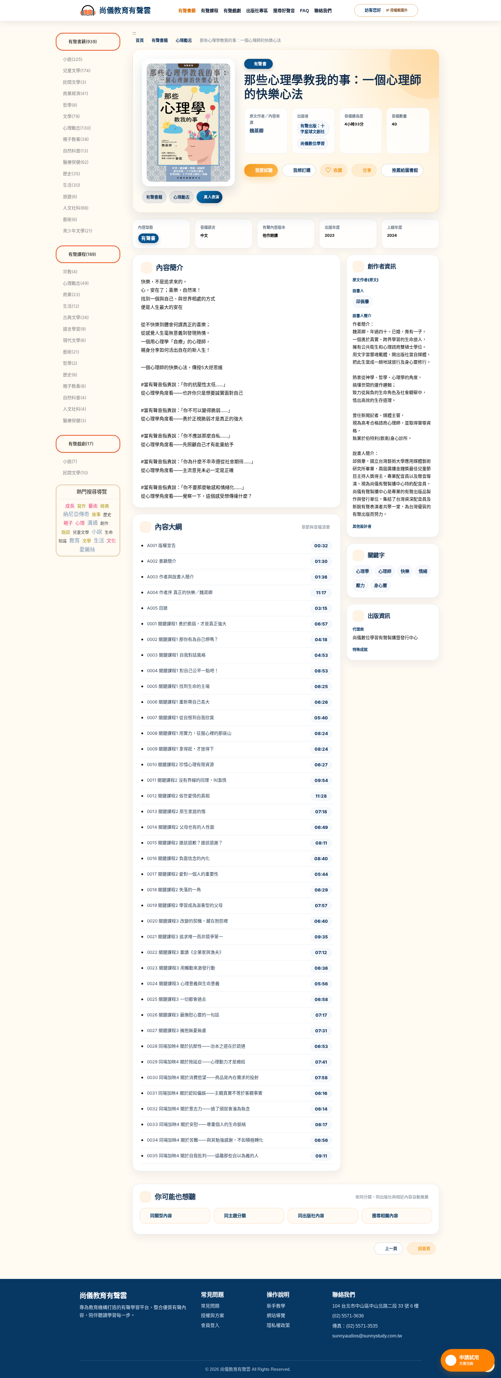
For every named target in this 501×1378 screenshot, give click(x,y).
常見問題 (210, 1306)
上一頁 (391, 1248)
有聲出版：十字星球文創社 (312, 128)
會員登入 (210, 1325)
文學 (86, 541)
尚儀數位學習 (312, 143)
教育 (74, 540)
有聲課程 (209, 10)
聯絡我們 (323, 10)
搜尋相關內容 (385, 1215)
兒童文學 (81, 532)
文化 (111, 541)
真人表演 (211, 196)
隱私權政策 (278, 1325)
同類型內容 (161, 1215)
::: (134, 33)
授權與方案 (212, 1315)
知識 (63, 540)
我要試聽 (264, 170)
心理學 (362, 571)
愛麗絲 (87, 549)
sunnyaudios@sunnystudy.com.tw (367, 1335)
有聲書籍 (187, 10)
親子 (68, 523)
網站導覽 (276, 1315)
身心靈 (380, 585)
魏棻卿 (257, 131)
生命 (109, 532)
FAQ (304, 10)
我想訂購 (302, 170)
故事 (96, 514)
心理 (80, 523)
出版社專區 (257, 10)
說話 (65, 532)
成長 (70, 506)
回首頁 (424, 1248)
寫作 (81, 506)
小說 (97, 532)
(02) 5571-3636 (348, 1315)
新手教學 (276, 1306)
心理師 (384, 571)
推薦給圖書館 (405, 170)
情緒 (423, 571)
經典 (104, 506)
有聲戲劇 (232, 10)
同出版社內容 (311, 1215)
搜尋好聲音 (284, 10)
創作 (104, 523)
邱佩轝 (362, 301)
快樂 (405, 571)
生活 (99, 540)
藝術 (93, 506)
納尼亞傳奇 (76, 514)
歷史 (107, 514)
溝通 (92, 523)
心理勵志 (184, 40)
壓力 (360, 585)
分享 (367, 170)
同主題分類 (235, 1215)
